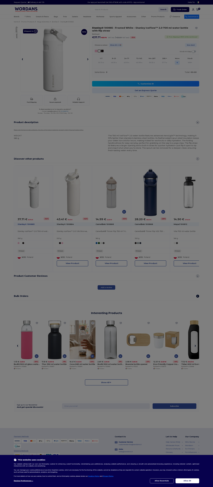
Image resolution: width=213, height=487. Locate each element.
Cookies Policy (93, 476)
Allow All (187, 481)
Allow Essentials (162, 481)
